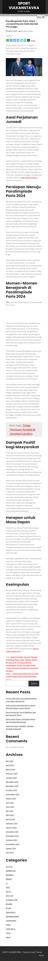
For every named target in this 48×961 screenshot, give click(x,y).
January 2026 (11, 777)
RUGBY (8, 908)
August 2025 (11, 798)
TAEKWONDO (11, 920)
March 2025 (10, 819)
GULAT (8, 891)
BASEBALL (10, 875)
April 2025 (10, 815)
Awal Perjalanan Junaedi (20, 657)
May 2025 (9, 811)
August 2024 (11, 848)
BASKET (9, 879)
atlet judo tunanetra (29, 177)
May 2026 (9, 761)
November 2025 (12, 786)
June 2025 (10, 807)
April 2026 (10, 765)
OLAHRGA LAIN (27, 31)
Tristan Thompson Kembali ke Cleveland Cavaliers (22, 429)
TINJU (8, 933)
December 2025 (12, 782)
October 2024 (11, 840)
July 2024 (10, 852)
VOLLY (8, 937)
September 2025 (12, 794)
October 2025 (11, 790)
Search (8, 679)
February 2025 (11, 823)
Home (41, 955)
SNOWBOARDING (12, 916)
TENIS (8, 925)
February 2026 (11, 773)
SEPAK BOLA (10, 912)
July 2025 (10, 802)
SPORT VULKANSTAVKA (24, 5)
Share (33, 40)
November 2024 (12, 836)
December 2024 (12, 832)
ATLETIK (9, 866)
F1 (7, 883)
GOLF (8, 887)
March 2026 (10, 769)
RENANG (9, 904)
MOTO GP (9, 895)
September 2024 (12, 844)
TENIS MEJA (10, 929)
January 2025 (11, 827)
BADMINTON (10, 871)
